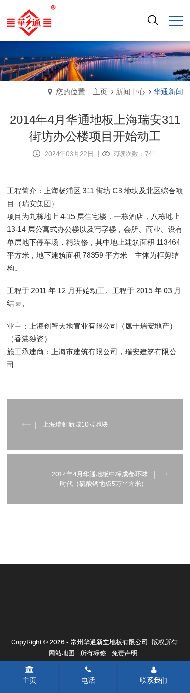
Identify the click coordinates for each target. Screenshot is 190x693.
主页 (29, 680)
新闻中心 (130, 92)
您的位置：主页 (81, 92)
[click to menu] (176, 20)
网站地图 (62, 653)
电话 (88, 680)
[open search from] (153, 19)
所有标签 (93, 653)
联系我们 (153, 680)
